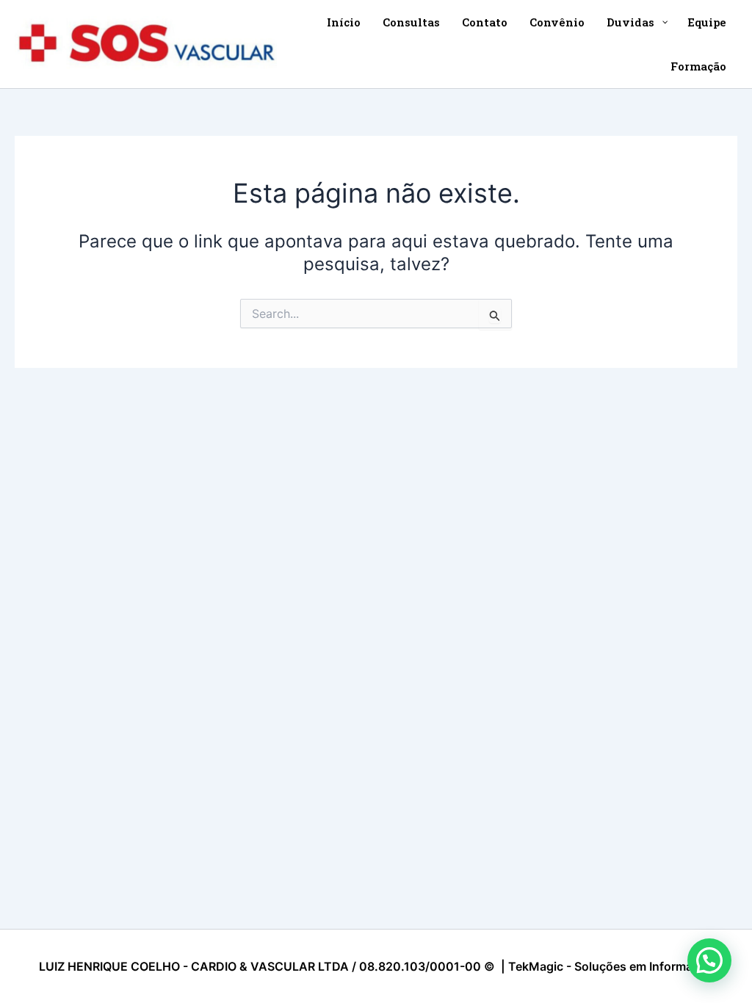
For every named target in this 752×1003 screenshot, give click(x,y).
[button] (709, 960)
